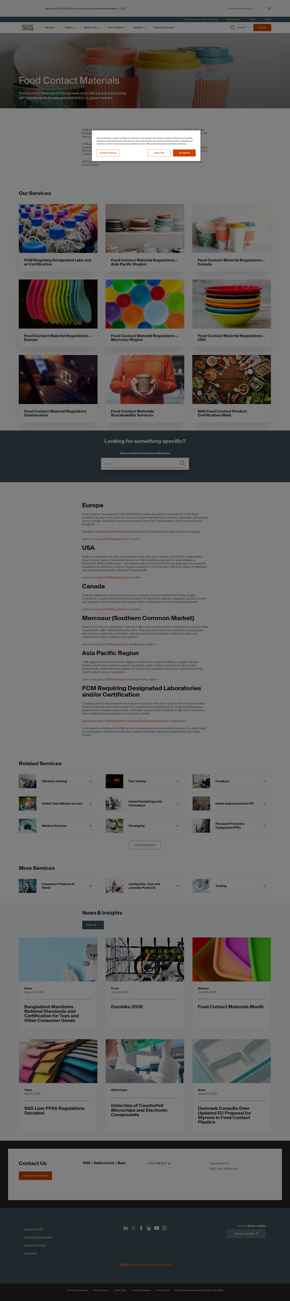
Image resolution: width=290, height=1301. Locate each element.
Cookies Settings (108, 153)
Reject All (159, 153)
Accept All (184, 153)
